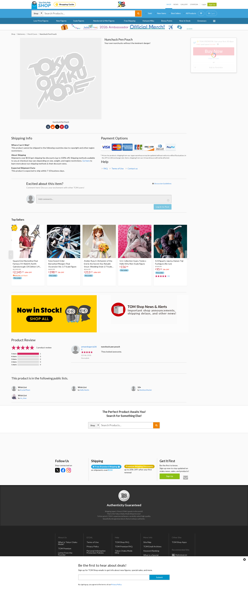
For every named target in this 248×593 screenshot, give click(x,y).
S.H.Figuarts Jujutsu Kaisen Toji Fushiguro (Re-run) (169, 262)
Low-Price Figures (41, 21)
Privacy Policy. (116, 584)
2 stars (14, 362)
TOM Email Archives (152, 546)
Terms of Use (118, 168)
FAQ (106, 168)
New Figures (61, 21)
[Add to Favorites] (41, 228)
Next (187, 254)
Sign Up (212, 4)
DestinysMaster (146, 390)
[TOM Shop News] (143, 309)
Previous (11, 254)
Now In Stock (184, 21)
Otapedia (194, 4)
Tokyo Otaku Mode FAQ (123, 552)
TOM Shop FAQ (122, 542)
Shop (168, 4)
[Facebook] (63, 470)
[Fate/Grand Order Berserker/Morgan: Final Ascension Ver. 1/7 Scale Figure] (63, 241)
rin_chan (23, 398)
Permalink (85, 358)
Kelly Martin (84, 390)
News (175, 4)
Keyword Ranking (151, 551)
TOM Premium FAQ (123, 546)
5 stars (14, 354)
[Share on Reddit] (53, 127)
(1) (168, 276)
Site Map (147, 542)
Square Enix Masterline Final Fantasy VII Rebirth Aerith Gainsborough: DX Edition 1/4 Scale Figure (26, 264)
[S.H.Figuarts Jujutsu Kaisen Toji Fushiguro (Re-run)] (170, 241)
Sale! (150, 13)
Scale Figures (78, 21)
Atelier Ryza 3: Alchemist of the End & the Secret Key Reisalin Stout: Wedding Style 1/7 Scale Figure (98, 264)
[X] (57, 470)
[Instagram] (68, 470)
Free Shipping (129, 21)
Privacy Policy (93, 546)
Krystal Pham (25, 390)
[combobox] (89, 13)
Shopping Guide (66, 4)
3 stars (14, 359)
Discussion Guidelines (163, 183)
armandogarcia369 (89, 348)
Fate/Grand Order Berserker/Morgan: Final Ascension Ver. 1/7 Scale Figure (62, 264)
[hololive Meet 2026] (124, 27)
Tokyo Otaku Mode (122, 4)
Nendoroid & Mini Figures (104, 21)
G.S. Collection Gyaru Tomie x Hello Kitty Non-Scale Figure (133, 262)
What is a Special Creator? (150, 556)
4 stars (14, 356)
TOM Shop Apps (179, 542)
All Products (191, 13)
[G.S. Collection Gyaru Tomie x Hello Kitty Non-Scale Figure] (134, 241)
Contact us (133, 168)
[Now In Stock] (54, 313)
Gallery (184, 4)
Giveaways (201, 21)
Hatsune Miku (148, 21)
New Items (161, 13)
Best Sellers (176, 13)
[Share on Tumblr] (48, 127)
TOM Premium (64, 548)
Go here (86, 161)
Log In (204, 4)
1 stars (14, 365)
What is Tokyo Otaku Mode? (67, 543)
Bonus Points (166, 21)
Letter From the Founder (65, 554)
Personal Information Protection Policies (96, 552)
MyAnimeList (181, 555)
